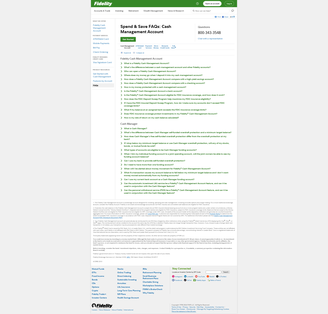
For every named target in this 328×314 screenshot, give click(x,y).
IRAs (145, 269)
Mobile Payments (101, 43)
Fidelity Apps (201, 280)
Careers (94, 310)
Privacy (185, 307)
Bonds (95, 279)
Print (219, 17)
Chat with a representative (210, 38)
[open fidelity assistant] (232, 10)
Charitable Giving (150, 282)
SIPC (128, 257)
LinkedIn (190, 276)
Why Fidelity (148, 293)
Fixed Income (98, 276)
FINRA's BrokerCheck (152, 289)
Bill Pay (96, 47)
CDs (93, 283)
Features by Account (102, 80)
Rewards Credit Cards (165, 47)
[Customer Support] (197, 3)
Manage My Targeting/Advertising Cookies (213, 309)
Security (192, 307)
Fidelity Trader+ (99, 294)
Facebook (178, 280)
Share (226, 17)
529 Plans (121, 294)
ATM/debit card (140, 47)
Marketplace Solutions (153, 285)
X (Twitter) (222, 276)
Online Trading (124, 272)
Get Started (128, 39)
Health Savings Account (128, 297)
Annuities (121, 283)
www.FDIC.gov (153, 214)
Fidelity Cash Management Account (99, 28)
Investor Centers (99, 297)
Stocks (120, 269)
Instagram (178, 276)
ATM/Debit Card (101, 39)
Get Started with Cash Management (102, 75)
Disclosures (191, 309)
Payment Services (148, 47)
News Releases (104, 310)
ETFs (94, 272)
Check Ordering (100, 52)
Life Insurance (123, 287)
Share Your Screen (178, 309)
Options (95, 287)
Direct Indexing (124, 276)
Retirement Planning (152, 272)
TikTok (189, 280)
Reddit (211, 276)
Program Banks (215, 214)
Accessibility (209, 307)
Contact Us (220, 307)
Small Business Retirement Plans (150, 277)
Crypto (95, 290)
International (128, 310)
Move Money (156, 47)
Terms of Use (176, 307)
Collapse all (140, 53)
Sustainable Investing (126, 279)
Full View (173, 47)
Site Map (200, 307)
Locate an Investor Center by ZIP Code (186, 272)
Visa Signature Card (102, 62)
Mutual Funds (98, 269)
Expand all (127, 53)
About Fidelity (117, 310)
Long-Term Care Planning (128, 290)
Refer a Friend (215, 280)
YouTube (201, 276)
